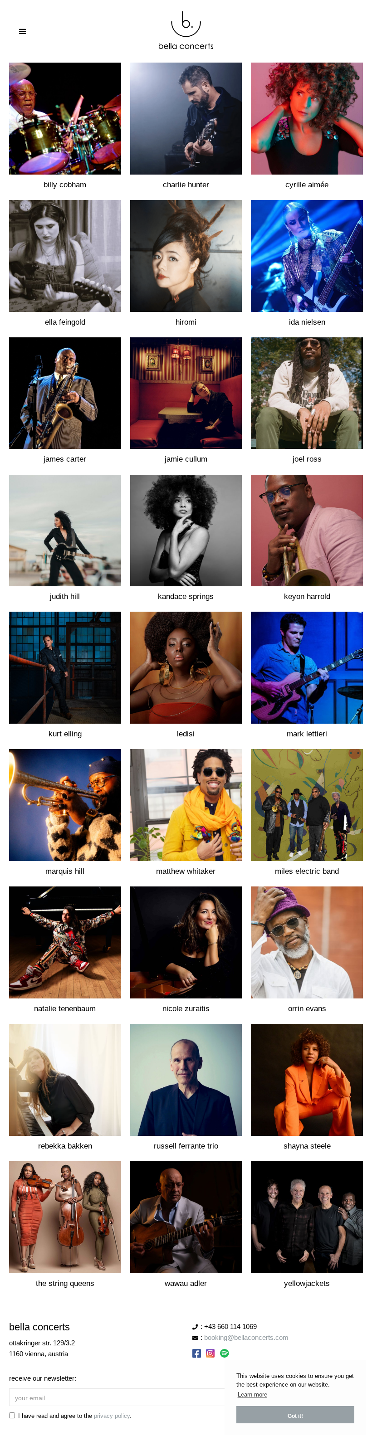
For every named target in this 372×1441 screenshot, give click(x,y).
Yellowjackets (307, 1283)
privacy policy (112, 1415)
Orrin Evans (307, 1008)
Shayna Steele (307, 1146)
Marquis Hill (64, 871)
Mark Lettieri (307, 734)
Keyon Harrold (307, 596)
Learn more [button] (252, 1394)
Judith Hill (65, 596)
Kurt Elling (65, 734)
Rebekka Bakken (65, 1146)
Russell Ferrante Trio (186, 1146)
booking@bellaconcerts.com (246, 1337)
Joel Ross (307, 459)
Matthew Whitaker (185, 871)
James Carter (65, 459)
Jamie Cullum (186, 459)
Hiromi (186, 322)
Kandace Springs (186, 596)
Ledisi (186, 734)
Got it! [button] (295, 1416)
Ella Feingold (65, 322)
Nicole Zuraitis (186, 1008)
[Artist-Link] (65, 119)
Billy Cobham (65, 184)
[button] (186, 31)
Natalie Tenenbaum (65, 1008)
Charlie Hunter (186, 184)
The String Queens (65, 1283)
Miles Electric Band (307, 871)
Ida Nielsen (307, 322)
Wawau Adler (186, 1283)
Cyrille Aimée (306, 184)
